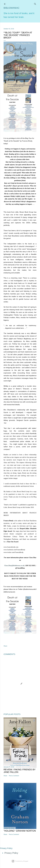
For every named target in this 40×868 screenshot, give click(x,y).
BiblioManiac (11, 8)
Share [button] (5, 646)
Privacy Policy (11, 853)
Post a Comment (14, 776)
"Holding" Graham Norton (20, 831)
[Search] (35, 3)
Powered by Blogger (21, 861)
